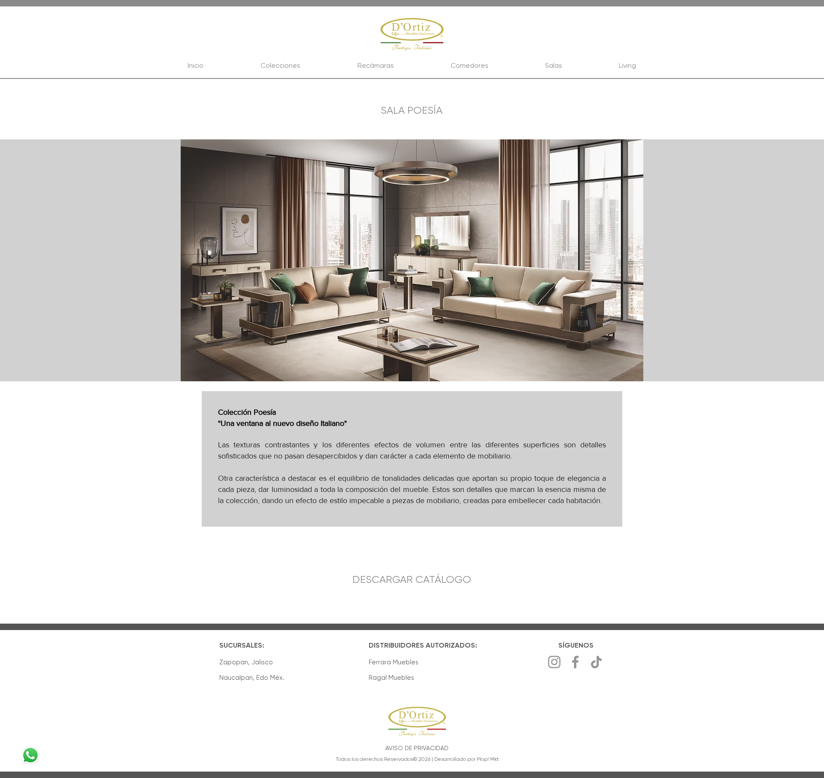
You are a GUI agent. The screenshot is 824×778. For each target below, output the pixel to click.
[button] (412, 260)
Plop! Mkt (488, 759)
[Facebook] (575, 662)
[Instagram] (554, 662)
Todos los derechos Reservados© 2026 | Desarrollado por (406, 759)
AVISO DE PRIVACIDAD (416, 748)
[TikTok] (596, 662)
